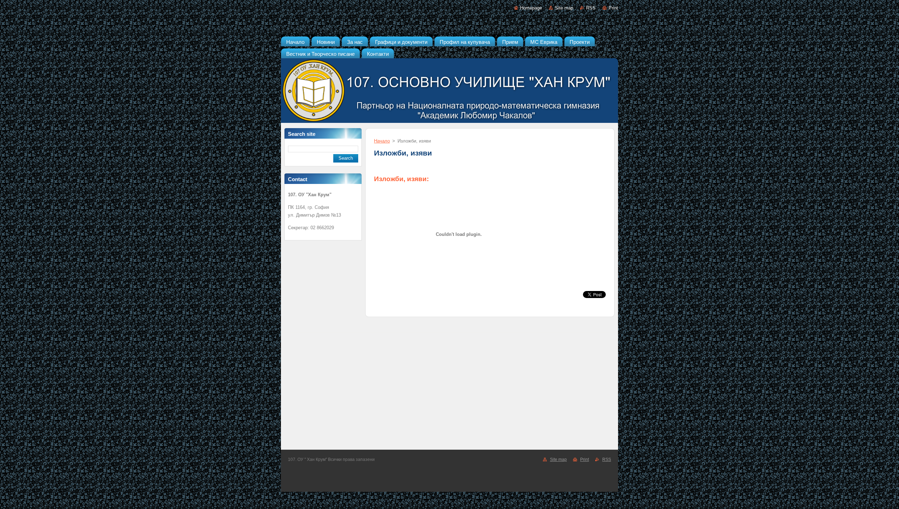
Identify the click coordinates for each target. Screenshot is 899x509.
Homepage (531, 8)
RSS (591, 8)
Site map (564, 8)
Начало (382, 141)
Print (613, 8)
